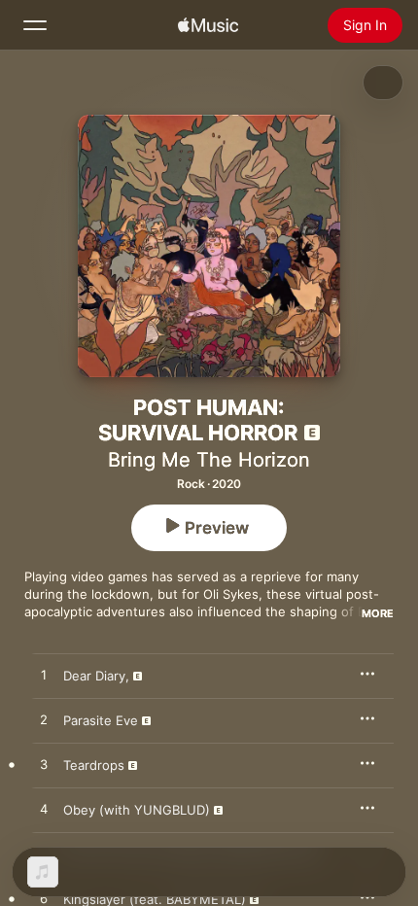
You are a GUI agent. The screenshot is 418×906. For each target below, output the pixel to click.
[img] (208, 25)
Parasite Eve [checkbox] (100, 720)
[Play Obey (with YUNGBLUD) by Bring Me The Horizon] (43, 810)
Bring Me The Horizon (209, 459)
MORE (378, 613)
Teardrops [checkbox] (93, 765)
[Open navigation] (35, 25)
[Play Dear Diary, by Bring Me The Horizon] (43, 675)
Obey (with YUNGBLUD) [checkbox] (136, 810)
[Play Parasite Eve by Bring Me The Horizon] (43, 720)
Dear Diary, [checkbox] (96, 675)
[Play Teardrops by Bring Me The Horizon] (43, 765)
